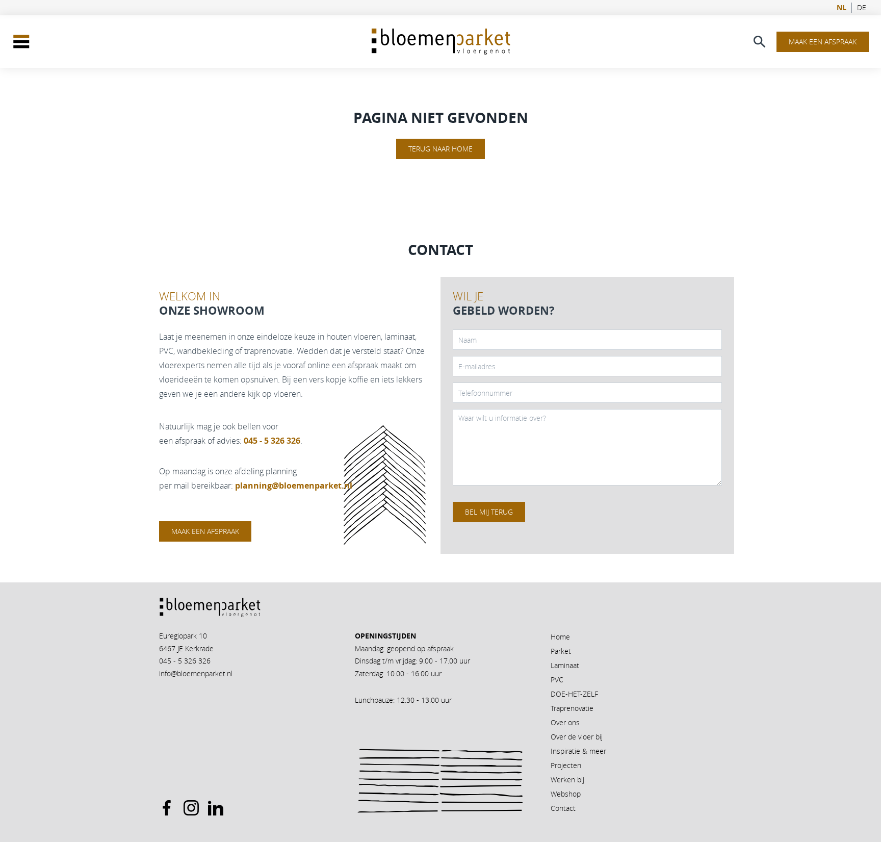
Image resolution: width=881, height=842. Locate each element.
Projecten (566, 765)
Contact (563, 808)
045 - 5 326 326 (185, 661)
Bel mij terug (489, 512)
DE (861, 7)
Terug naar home (440, 149)
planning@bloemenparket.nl (293, 485)
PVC (557, 679)
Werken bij (567, 779)
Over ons (565, 722)
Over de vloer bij (577, 737)
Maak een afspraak (823, 41)
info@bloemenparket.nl (195, 673)
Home (560, 637)
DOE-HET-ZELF (574, 694)
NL (841, 7)
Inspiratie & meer (578, 751)
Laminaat (565, 665)
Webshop (566, 794)
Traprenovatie (572, 708)
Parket (561, 651)
